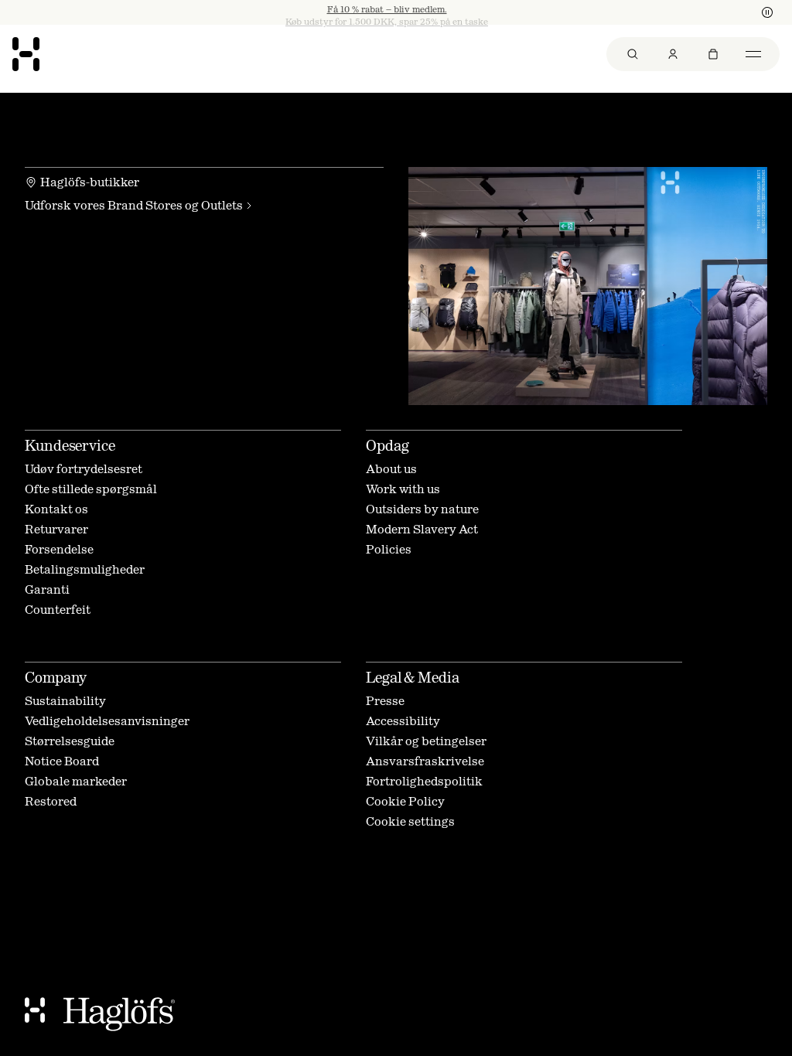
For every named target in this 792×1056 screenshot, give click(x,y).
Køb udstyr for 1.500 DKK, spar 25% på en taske (386, 12)
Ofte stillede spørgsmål (91, 489)
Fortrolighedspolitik (424, 781)
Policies (388, 549)
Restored (51, 801)
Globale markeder (76, 781)
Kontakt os (56, 509)
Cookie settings (410, 821)
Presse (385, 700)
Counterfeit (57, 609)
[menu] (693, 54)
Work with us (403, 489)
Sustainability (65, 700)
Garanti (47, 589)
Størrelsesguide (69, 741)
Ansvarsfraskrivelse (425, 761)
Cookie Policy (405, 801)
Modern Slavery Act (422, 529)
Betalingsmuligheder (85, 569)
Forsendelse (59, 549)
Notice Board (62, 761)
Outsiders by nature (422, 509)
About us (391, 469)
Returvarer (56, 529)
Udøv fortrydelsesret (83, 469)
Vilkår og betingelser (426, 741)
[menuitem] (633, 54)
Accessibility (403, 721)
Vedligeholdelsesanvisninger (107, 721)
